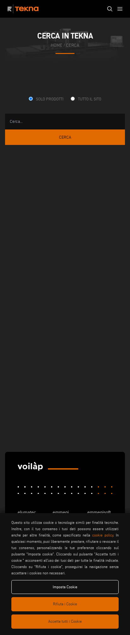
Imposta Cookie (65, 587)
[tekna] (30, 466)
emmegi (61, 512)
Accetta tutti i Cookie (65, 621)
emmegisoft (99, 512)
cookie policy (102, 535)
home (56, 45)
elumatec (27, 512)
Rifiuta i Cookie (65, 604)
